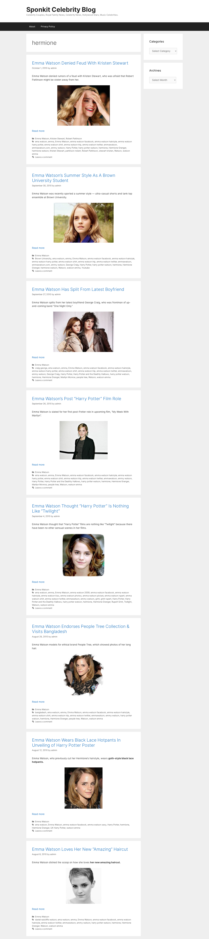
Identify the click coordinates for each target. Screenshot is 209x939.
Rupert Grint (117, 602)
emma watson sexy (97, 824)
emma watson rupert (115, 595)
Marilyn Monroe (68, 377)
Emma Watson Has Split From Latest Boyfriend (78, 289)
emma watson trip (72, 144)
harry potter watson (88, 148)
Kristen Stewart (57, 138)
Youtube (86, 268)
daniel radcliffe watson (46, 919)
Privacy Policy (48, 26)
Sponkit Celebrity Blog (61, 9)
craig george (41, 368)
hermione (103, 148)
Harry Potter (71, 148)
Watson (118, 151)
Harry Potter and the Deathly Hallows (91, 374)
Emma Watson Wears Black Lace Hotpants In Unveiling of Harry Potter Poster (76, 742)
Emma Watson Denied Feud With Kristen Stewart (80, 63)
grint (97, 599)
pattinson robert (73, 151)
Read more (38, 130)
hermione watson (40, 151)
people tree (81, 377)
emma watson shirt (53, 144)
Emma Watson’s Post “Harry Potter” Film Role (76, 398)
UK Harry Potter (57, 828)
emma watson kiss (50, 595)
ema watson (41, 141)
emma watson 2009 (80, 592)
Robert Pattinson (74, 138)
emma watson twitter (92, 144)
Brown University (43, 258)
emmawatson (110, 144)
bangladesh (40, 712)
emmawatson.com (41, 148)
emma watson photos (71, 595)
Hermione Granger (117, 148)
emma (51, 141)
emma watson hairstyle (106, 141)
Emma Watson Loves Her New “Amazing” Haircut (80, 849)
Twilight (128, 602)
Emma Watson (42, 138)
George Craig (72, 265)
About (32, 26)
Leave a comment (43, 157)
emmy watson (58, 148)
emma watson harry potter (44, 261)
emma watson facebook (82, 141)
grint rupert (106, 599)
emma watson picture (93, 595)
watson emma (73, 268)
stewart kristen (106, 151)
